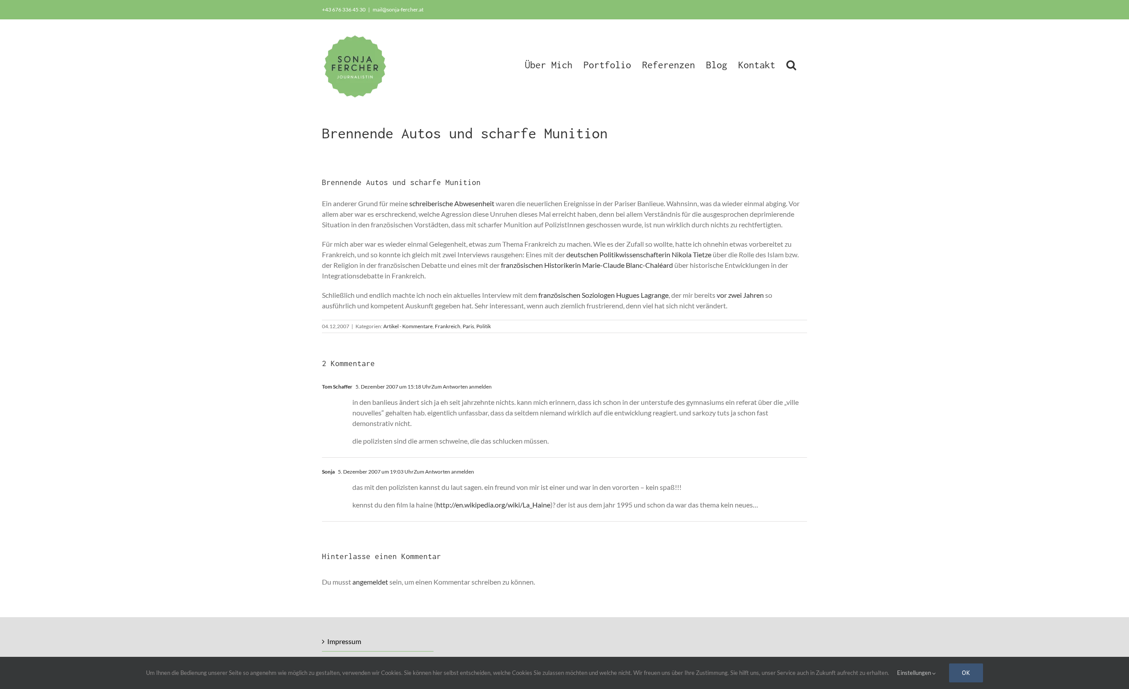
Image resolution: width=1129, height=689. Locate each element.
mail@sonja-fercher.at (398, 9)
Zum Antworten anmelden (461, 386)
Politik (483, 326)
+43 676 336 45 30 (344, 9)
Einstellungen (914, 672)
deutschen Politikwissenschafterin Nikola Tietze (638, 254)
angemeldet (370, 582)
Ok (966, 673)
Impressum (344, 641)
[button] (791, 64)
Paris (468, 326)
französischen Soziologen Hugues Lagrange (603, 295)
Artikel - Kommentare (408, 326)
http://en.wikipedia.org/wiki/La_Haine (493, 504)
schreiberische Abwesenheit (451, 203)
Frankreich (447, 326)
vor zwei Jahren (740, 295)
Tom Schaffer (337, 386)
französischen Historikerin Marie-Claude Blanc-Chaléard (587, 265)
